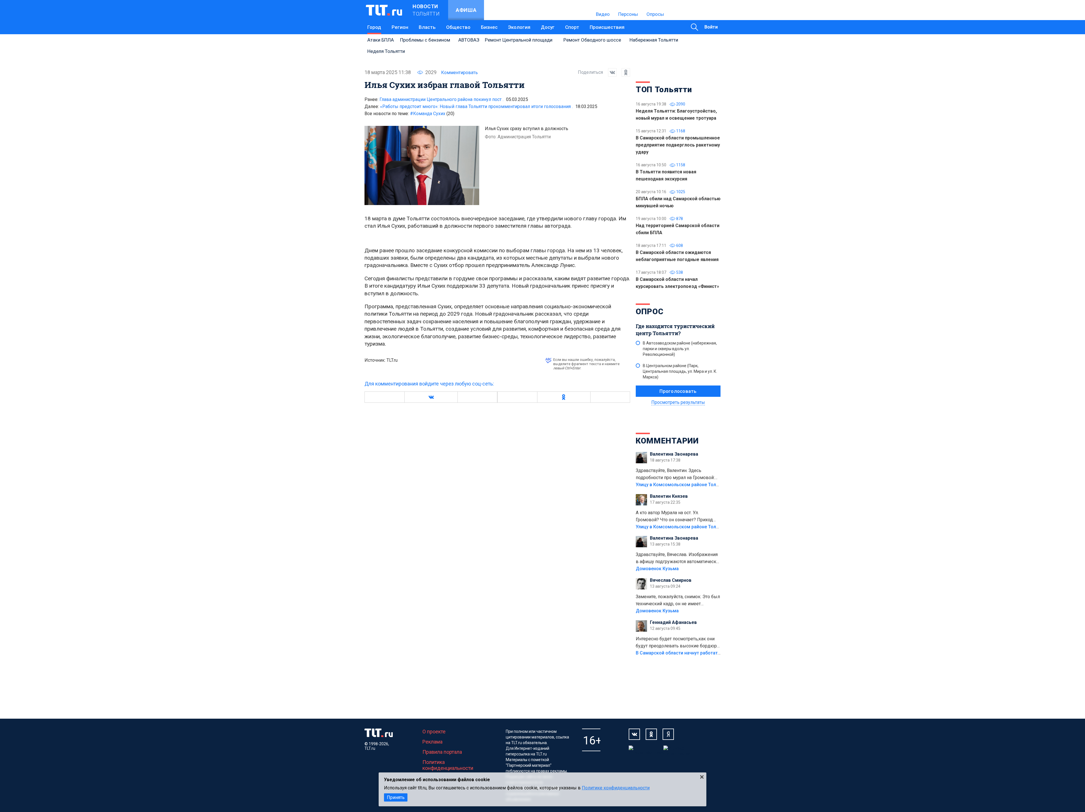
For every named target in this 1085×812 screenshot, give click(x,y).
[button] (430, 397)
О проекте (434, 732)
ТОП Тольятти (664, 89)
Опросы (655, 14)
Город (374, 27)
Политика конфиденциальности (447, 765)
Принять (396, 797)
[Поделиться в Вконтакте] (610, 72)
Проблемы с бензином (425, 40)
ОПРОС (649, 311)
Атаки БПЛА (380, 40)
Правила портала (442, 752)
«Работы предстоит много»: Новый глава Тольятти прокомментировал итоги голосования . (476, 106)
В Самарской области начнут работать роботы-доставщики (701, 653)
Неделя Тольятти (386, 51)
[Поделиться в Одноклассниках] (623, 72)
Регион (400, 27)
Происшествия (607, 27)
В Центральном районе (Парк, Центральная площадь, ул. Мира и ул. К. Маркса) (680, 371)
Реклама (432, 742)
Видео (603, 14)
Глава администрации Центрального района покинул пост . (441, 99)
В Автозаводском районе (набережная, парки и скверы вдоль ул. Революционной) (680, 349)
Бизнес (489, 27)
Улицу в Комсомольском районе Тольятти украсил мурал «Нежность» (712, 484)
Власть (427, 27)
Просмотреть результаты (678, 402)
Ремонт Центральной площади (518, 40)
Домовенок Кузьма (657, 568)
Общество (458, 27)
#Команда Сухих (432, 113)
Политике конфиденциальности (616, 788)
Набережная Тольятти (654, 40)
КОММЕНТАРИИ (667, 440)
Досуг (548, 27)
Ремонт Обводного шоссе (592, 40)
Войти (711, 27)
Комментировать (459, 72)
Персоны (628, 14)
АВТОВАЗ (468, 40)
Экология (519, 27)
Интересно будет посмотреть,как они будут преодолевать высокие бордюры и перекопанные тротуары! (678, 643)
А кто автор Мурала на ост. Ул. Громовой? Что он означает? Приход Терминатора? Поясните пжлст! (674, 517)
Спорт (572, 27)
